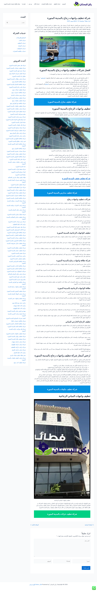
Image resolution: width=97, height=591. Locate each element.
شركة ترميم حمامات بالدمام (18, 95)
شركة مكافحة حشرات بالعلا (18, 321)
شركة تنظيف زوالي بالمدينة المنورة (17, 336)
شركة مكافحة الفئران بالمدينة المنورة (16, 198)
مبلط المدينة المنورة (20, 174)
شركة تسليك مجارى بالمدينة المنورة (16, 214)
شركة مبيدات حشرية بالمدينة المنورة (16, 151)
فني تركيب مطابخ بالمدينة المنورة (17, 141)
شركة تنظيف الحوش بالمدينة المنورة (16, 291)
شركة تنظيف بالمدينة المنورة (18, 184)
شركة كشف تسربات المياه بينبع (17, 73)
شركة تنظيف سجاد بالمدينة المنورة (17, 193)
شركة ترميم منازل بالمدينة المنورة (17, 117)
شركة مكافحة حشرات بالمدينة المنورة (12, 4)
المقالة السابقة (89, 524)
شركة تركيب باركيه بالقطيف (18, 347)
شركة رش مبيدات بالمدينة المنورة (17, 221)
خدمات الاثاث (36, 4)
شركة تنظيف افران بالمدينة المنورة (17, 111)
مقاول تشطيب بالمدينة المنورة (18, 258)
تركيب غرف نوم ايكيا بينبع (19, 303)
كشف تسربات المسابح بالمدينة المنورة (16, 318)
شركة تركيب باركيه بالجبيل (19, 350)
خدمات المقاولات (21, 48)
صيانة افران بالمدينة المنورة (19, 122)
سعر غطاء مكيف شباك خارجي (18, 355)
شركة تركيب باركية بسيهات (19, 342)
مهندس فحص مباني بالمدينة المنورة (17, 311)
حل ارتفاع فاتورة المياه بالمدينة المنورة (16, 119)
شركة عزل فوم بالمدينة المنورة (18, 71)
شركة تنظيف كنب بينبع (20, 362)
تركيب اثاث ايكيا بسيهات (19, 305)
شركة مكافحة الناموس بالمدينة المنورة (16, 240)
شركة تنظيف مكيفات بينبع (19, 100)
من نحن (30, 4)
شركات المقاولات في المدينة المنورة (16, 271)
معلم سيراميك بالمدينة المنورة (18, 114)
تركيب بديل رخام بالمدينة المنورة (17, 136)
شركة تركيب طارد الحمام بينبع (18, 133)
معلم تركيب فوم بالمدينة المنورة (17, 277)
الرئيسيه (64, 4)
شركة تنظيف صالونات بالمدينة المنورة (16, 333)
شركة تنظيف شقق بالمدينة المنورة (76, 178)
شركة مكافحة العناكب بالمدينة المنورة (16, 323)
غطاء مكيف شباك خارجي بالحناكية (17, 177)
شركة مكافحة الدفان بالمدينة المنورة (16, 268)
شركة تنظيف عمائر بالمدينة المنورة (17, 250)
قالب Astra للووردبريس (35, 584)
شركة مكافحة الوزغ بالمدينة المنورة (16, 232)
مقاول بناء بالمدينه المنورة (19, 76)
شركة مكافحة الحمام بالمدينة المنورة (16, 84)
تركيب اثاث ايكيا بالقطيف (19, 224)
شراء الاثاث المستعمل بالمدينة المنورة (16, 230)
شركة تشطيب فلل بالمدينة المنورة (17, 339)
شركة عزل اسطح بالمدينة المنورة (17, 187)
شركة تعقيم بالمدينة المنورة (19, 253)
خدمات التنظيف (57, 4)
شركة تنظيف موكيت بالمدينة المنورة (16, 154)
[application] (28, 4)
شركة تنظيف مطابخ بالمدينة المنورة (16, 248)
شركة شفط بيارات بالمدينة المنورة (17, 169)
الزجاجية (43, 78)
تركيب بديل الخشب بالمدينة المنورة (17, 256)
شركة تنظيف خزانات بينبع (19, 90)
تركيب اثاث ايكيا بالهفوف (19, 308)
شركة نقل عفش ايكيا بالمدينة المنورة (16, 227)
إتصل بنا (23, 4)
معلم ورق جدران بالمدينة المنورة (17, 279)
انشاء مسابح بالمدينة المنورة (18, 172)
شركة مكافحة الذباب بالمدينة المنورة (16, 266)
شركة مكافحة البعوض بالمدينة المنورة (16, 156)
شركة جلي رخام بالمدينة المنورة (17, 87)
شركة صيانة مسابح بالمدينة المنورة (17, 127)
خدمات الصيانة (22, 46)
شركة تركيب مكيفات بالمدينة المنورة (16, 109)
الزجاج (46, 84)
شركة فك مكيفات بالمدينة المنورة (17, 125)
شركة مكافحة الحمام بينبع (19, 81)
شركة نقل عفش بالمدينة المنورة (17, 65)
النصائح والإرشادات (21, 37)
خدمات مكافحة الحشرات (46, 4)
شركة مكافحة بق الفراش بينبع (18, 103)
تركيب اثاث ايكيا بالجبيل (20, 352)
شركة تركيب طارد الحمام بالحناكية (17, 274)
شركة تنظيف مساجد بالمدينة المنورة (16, 238)
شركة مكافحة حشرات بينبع (18, 92)
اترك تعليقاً (87, 21)
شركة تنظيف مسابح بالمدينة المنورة (16, 98)
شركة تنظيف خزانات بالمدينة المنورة (16, 190)
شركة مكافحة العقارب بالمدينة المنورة (16, 235)
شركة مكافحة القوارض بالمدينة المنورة (15, 138)
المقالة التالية (34, 524)
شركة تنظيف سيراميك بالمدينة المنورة (16, 130)
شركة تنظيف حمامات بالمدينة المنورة (16, 68)
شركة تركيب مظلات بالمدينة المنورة (16, 79)
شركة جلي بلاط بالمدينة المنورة (18, 159)
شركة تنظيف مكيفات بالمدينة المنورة (16, 106)
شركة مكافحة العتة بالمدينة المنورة (17, 326)
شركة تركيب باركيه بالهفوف (18, 344)
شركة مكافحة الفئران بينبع (19, 148)
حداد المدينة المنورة (21, 166)
